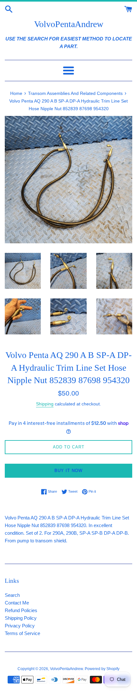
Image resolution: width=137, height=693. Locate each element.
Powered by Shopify (102, 669)
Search (12, 595)
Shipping (45, 403)
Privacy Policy (20, 625)
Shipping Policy (21, 618)
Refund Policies (21, 610)
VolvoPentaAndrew (68, 24)
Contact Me (17, 602)
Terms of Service (22, 633)
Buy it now (68, 470)
